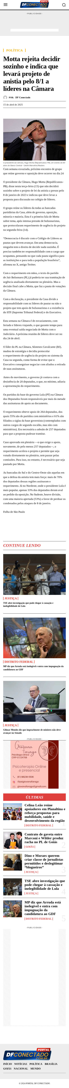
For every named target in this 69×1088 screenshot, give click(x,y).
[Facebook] (6, 112)
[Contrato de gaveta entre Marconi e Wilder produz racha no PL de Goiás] (12, 840)
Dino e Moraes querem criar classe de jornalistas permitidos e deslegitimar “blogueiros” (44, 861)
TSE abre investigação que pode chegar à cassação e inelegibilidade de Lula (45, 885)
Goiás (30, 847)
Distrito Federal (18, 661)
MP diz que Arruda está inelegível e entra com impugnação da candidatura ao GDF (43, 908)
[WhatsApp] (21, 112)
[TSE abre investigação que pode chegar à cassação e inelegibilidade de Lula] (34, 574)
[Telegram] (28, 112)
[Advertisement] (34, 23)
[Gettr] (36, 112)
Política (14, 50)
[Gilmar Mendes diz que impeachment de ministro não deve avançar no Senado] (34, 701)
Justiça (10, 598)
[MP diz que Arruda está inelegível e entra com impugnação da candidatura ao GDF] (34, 638)
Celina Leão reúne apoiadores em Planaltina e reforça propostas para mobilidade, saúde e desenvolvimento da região (45, 813)
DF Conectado (22, 97)
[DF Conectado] (6, 98)
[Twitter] (14, 112)
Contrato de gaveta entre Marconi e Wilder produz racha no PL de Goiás (44, 838)
